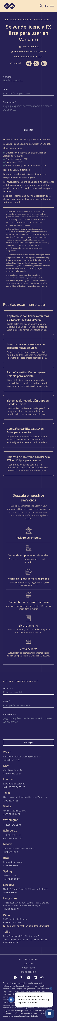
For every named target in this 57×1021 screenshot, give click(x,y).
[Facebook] (15, 977)
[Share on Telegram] (29, 63)
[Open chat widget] (49, 1013)
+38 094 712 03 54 (12, 773)
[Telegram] (28, 977)
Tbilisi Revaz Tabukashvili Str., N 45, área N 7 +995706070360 (26, 941)
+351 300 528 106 (12, 922)
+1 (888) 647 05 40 (12, 824)
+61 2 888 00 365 (11, 879)
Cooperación (28, 967)
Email (6, 89)
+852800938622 (11, 909)
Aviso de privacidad (28, 959)
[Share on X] (36, 63)
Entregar (28, 129)
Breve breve (9, 102)
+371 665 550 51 (11, 852)
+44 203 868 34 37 (12, 787)
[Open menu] (52, 5)
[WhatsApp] (42, 977)
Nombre (8, 76)
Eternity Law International (18, 19)
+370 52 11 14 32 (11, 814)
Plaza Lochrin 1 (11, 838)
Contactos (29, 963)
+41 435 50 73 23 (11, 760)
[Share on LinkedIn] (44, 63)
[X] (22, 977)
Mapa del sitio (28, 971)
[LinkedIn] (35, 977)
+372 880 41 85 (10, 800)
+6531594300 (10, 892)
